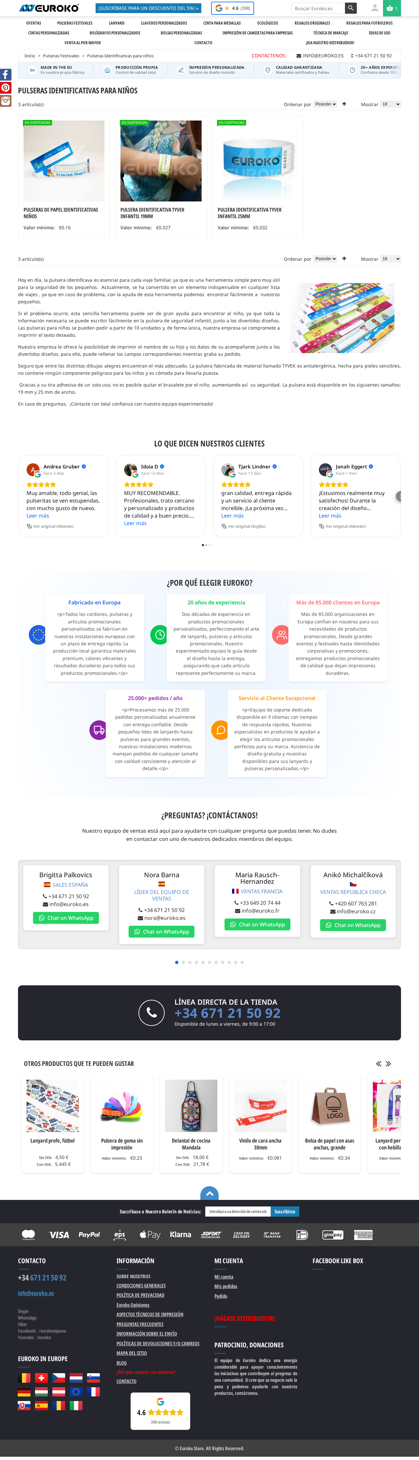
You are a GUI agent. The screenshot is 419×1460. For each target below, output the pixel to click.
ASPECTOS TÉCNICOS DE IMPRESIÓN (150, 1314)
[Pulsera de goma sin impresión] (122, 1106)
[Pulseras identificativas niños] (64, 161)
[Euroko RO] (58, 1406)
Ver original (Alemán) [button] (53, 526)
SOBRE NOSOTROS (133, 1276)
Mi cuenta (223, 1276)
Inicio (30, 56)
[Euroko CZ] (58, 1378)
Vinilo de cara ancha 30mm (260, 1144)
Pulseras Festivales (61, 56)
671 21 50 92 (42, 1277)
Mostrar (369, 104)
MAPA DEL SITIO (132, 1353)
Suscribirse (285, 1211)
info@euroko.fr (261, 910)
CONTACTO (127, 1381)
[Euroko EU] (76, 1392)
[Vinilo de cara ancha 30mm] (260, 1106)
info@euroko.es (69, 904)
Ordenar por (297, 104)
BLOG (122, 1362)
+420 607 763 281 (356, 903)
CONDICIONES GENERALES (141, 1285)
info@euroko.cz (356, 911)
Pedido (220, 1296)
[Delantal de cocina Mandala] (191, 1106)
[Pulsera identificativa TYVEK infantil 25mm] (258, 161)
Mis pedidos (225, 1286)
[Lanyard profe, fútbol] (53, 1106)
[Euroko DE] (24, 1392)
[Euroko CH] (41, 1378)
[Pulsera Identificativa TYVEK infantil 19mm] (160, 161)
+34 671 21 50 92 (68, 896)
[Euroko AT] (58, 1392)
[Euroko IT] (76, 1406)
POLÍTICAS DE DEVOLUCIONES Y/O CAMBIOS (158, 1343)
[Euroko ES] (41, 1406)
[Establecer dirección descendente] (344, 104)
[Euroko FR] (93, 1392)
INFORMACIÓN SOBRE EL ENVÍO (147, 1333)
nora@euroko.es (165, 917)
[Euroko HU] (41, 1392)
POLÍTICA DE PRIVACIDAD (140, 1295)
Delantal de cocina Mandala (191, 1144)
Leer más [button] (38, 515)
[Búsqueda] (351, 8)
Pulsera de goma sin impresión (122, 1144)
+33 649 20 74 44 (260, 902)
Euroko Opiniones (133, 1304)
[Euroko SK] (24, 1406)
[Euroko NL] (76, 1378)
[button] (18, 496)
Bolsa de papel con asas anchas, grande (329, 1144)
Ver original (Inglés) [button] (246, 526)
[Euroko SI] (93, 1378)
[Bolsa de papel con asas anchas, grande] (330, 1106)
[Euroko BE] (24, 1378)
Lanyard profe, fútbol (52, 1140)
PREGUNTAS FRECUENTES (140, 1324)
